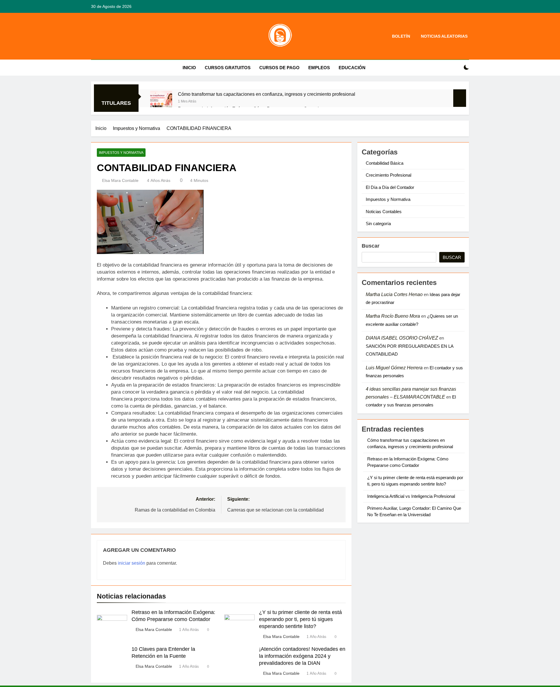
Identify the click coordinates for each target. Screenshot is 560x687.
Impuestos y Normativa (121, 153)
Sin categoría (378, 223)
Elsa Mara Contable (120, 180)
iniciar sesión (131, 563)
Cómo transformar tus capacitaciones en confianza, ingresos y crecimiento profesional (266, 94)
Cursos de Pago (279, 67)
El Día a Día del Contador (390, 187)
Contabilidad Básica (384, 163)
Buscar (370, 246)
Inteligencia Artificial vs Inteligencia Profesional (411, 496)
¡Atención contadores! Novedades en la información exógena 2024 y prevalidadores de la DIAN (302, 656)
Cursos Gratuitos (228, 67)
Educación (352, 67)
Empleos (319, 67)
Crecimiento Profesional (388, 175)
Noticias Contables (384, 211)
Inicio (189, 67)
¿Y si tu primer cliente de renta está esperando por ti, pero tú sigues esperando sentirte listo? (300, 619)
